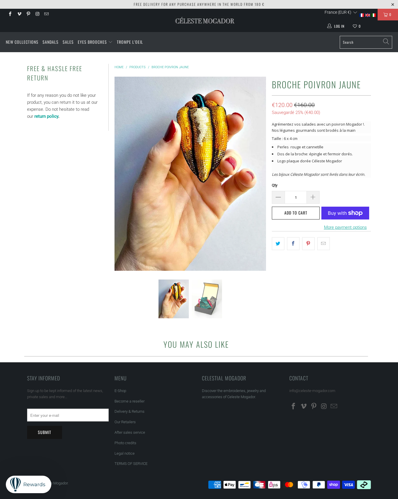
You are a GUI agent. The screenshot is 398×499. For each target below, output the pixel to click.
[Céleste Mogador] (205, 20)
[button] (341, 12)
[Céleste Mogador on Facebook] (9, 15)
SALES (68, 42)
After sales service (130, 432)
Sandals (51, 42)
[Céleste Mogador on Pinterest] (28, 15)
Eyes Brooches (92, 42)
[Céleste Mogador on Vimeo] (18, 15)
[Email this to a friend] (323, 243)
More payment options (345, 227)
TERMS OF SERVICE (131, 463)
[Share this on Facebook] (293, 243)
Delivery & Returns (130, 411)
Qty (274, 185)
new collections (22, 42)
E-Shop (120, 391)
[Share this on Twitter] (278, 243)
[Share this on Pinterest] (308, 243)
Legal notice (125, 453)
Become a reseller (130, 401)
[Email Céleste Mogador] (46, 15)
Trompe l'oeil (130, 42)
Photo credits (125, 443)
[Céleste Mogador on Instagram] (37, 15)
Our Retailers (125, 422)
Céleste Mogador (54, 483)
